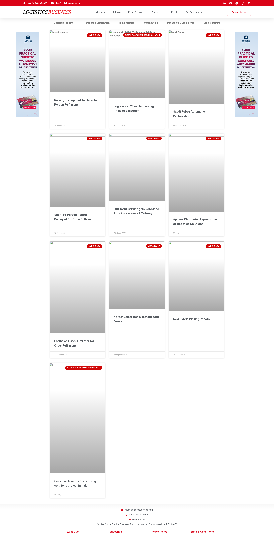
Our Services (192, 12)
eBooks (117, 12)
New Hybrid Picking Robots (191, 319)
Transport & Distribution (96, 22)
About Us (73, 531)
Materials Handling (64, 22)
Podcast (155, 12)
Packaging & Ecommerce (180, 22)
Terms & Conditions (201, 531)
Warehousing (151, 22)
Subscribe (115, 531)
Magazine (101, 12)
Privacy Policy (158, 531)
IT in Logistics (126, 22)
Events (174, 12)
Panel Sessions (136, 12)
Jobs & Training (212, 22)
